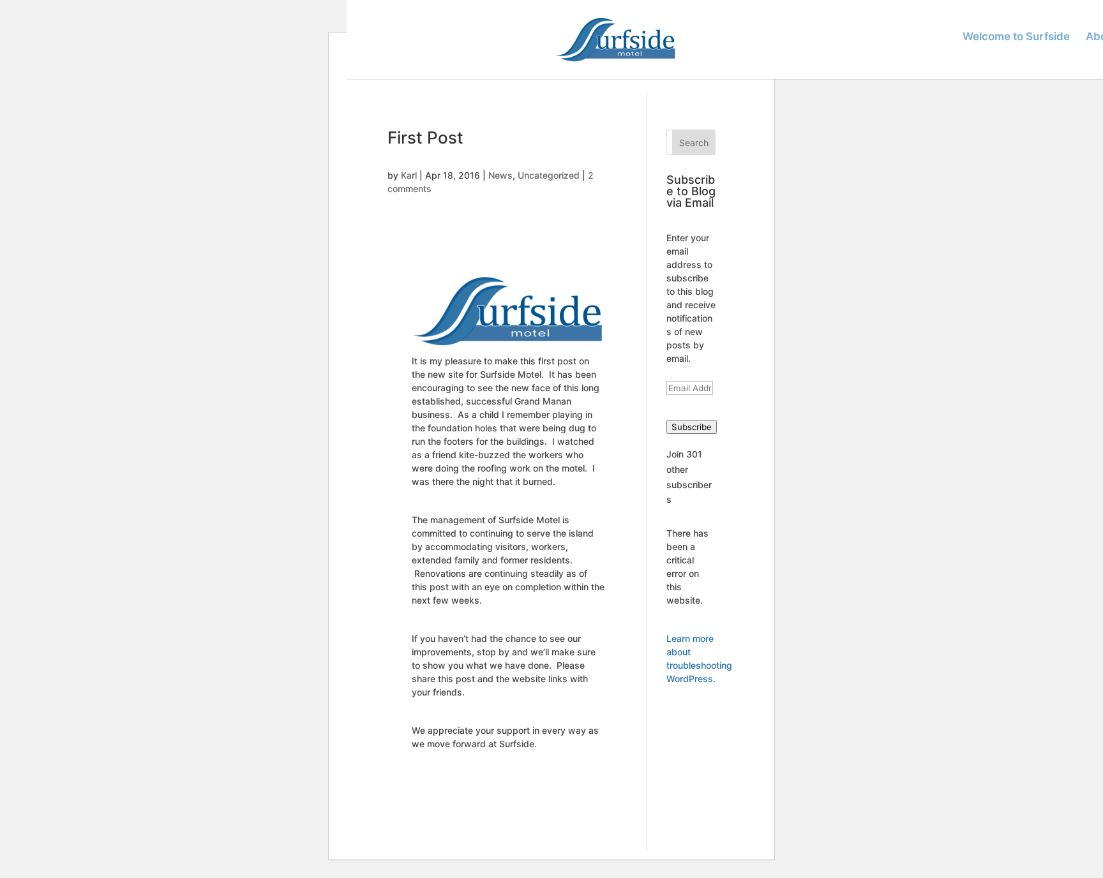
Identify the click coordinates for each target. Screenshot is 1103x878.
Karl (409, 175)
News (500, 175)
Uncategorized (549, 175)
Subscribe (692, 427)
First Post (425, 137)
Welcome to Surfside (1016, 37)
